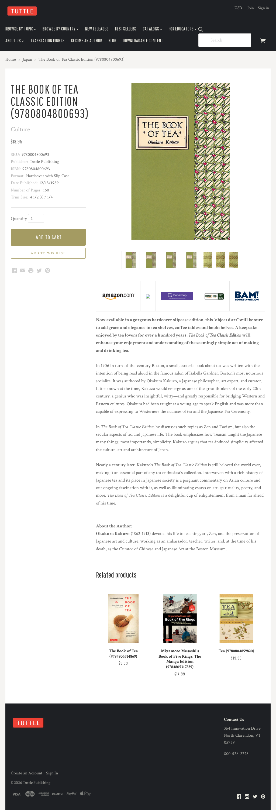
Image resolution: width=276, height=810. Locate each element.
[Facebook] (239, 797)
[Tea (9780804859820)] (236, 619)
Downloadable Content (143, 40)
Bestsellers (125, 28)
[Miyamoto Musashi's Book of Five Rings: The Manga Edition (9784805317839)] (180, 619)
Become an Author (86, 40)
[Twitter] (255, 797)
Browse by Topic (19, 28)
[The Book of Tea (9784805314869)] (123, 619)
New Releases (97, 28)
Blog (112, 40)
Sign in (263, 8)
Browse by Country (60, 28)
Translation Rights (47, 40)
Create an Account (26, 773)
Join (250, 8)
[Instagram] (247, 797)
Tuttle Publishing (36, 782)
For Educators (182, 28)
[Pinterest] (263, 797)
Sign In (52, 773)
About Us (13, 40)
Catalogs (151, 28)
